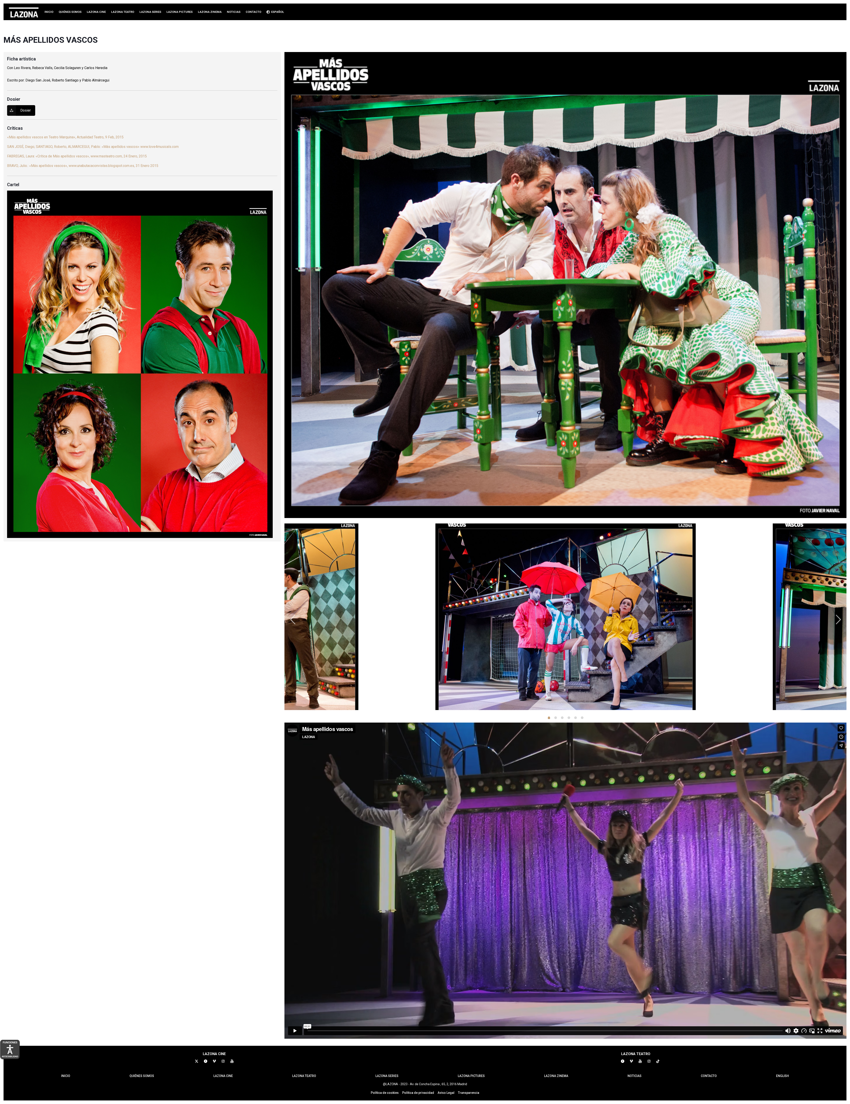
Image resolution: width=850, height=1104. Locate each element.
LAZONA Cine (223, 1076)
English (782, 1076)
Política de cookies (385, 1092)
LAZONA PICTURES (471, 1076)
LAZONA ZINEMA (556, 1076)
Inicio (65, 1076)
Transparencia (468, 1092)
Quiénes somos (141, 1076)
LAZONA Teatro (304, 1076)
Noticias (634, 1076)
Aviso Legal (446, 1092)
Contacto (709, 1076)
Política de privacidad (418, 1092)
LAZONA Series (386, 1076)
